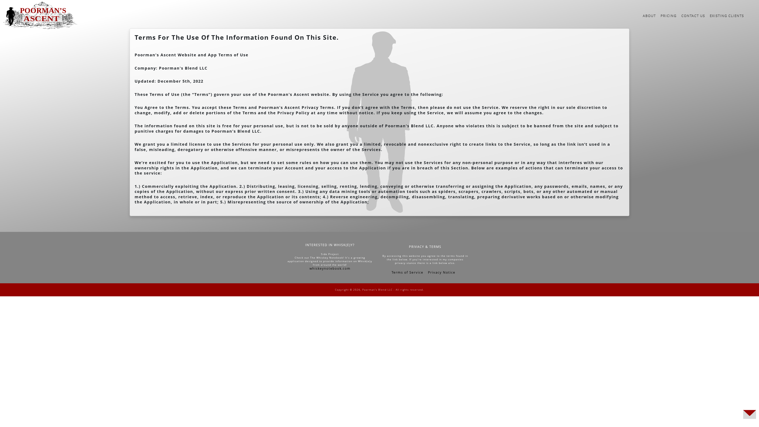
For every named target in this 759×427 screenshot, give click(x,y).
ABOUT (649, 15)
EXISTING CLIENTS (727, 15)
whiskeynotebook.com (330, 268)
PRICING (669, 15)
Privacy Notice (441, 272)
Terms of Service (408, 272)
